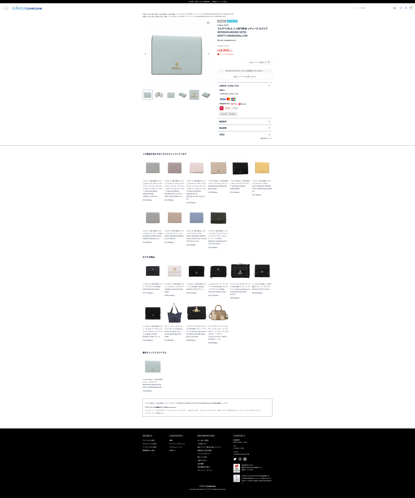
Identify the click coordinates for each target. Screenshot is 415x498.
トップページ (149, 410)
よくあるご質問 (202, 440)
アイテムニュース (175, 447)
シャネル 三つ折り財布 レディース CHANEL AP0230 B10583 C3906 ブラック (196, 286)
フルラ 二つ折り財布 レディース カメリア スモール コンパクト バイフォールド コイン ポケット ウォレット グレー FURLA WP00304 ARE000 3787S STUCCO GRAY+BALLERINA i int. (174, 188)
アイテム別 (151, 14)
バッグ (241, 410)
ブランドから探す (149, 440)
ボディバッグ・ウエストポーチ (227, 410)
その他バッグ (159, 413)
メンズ (246, 410)
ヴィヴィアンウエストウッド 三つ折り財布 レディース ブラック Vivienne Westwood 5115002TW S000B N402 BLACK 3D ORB (196, 331)
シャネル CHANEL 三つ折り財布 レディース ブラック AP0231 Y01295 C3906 (262, 286)
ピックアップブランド (177, 444)
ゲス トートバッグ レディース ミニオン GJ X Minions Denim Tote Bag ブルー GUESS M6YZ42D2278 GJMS (174, 331)
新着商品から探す (149, 450)
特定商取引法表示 (203, 467)
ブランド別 (151, 16)
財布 (156, 14)
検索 (395, 8)
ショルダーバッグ (192, 410)
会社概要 (200, 464)
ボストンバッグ (255, 410)
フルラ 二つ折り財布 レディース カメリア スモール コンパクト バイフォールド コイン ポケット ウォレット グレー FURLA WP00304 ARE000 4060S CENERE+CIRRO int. (153, 188)
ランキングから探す (150, 447)
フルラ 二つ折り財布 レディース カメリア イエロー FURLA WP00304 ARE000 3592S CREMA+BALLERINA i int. (262, 186)
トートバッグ (181, 410)
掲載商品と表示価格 (204, 450)
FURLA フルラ (159, 16)
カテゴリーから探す (150, 444)
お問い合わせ (202, 460)
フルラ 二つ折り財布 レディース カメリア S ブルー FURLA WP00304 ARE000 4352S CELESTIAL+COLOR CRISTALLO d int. (196, 236)
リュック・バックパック (208, 410)
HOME (144, 14)
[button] (208, 54)
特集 (170, 440)
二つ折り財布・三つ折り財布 (167, 14)
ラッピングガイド (203, 454)
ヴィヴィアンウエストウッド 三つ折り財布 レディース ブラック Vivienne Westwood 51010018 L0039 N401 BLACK (240, 289)
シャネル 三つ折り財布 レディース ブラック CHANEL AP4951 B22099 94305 (152, 286)
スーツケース (149, 413)
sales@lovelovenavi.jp (241, 454)
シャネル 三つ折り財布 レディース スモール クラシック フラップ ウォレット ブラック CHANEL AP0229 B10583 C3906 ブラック (152, 331)
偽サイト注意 (202, 457)
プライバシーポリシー (205, 470)
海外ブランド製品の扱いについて (209, 447)
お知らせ (172, 450)
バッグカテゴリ (160, 410)
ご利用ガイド (202, 444)
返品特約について (266, 138)
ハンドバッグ (171, 410)
